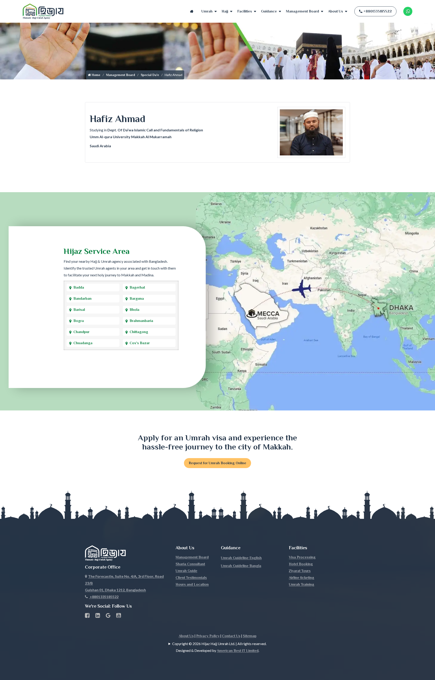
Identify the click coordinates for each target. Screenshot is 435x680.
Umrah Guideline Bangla (241, 566)
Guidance (269, 11)
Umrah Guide (186, 571)
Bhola (134, 310)
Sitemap (249, 636)
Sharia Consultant (190, 564)
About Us (335, 11)
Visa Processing (302, 557)
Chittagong (139, 332)
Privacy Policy (208, 636)
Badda (78, 287)
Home (192, 11)
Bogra (78, 321)
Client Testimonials (191, 578)
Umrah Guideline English (241, 558)
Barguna (137, 299)
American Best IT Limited (238, 651)
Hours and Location (192, 584)
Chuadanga (82, 343)
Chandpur (81, 332)
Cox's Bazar (140, 343)
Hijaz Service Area (97, 251)
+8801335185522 (377, 11)
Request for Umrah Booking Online (217, 463)
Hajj (225, 11)
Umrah (207, 11)
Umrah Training (301, 584)
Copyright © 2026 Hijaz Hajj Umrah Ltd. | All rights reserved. (219, 643)
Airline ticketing (301, 578)
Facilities (244, 11)
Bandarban (82, 299)
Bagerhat (137, 287)
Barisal (79, 310)
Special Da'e (150, 75)
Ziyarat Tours (300, 571)
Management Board (302, 11)
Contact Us (231, 636)
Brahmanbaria (141, 321)
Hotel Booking (301, 564)
